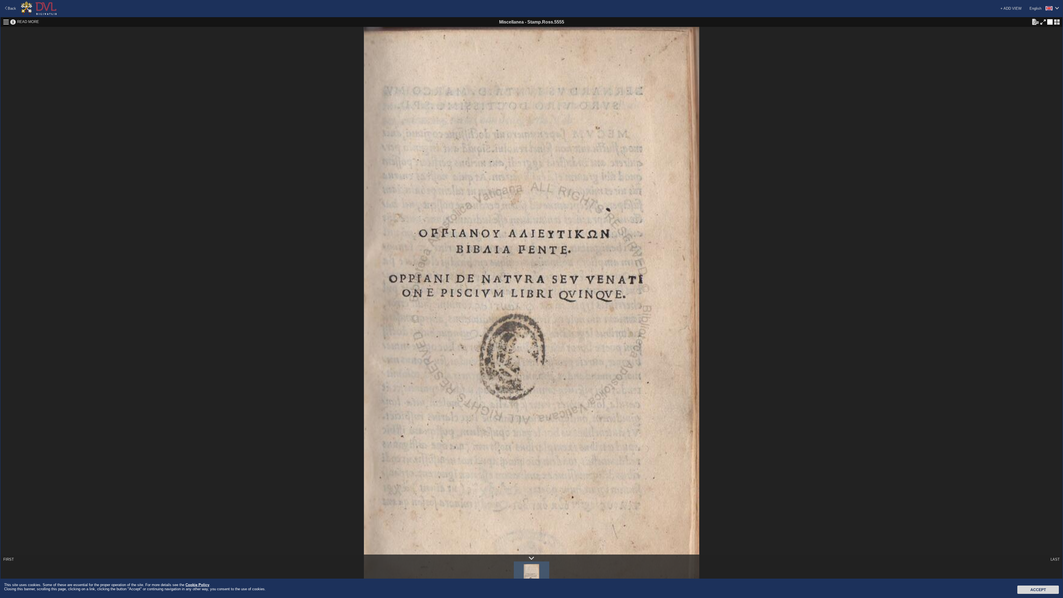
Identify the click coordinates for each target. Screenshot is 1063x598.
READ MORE (28, 22)
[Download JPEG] (1035, 21)
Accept (1038, 589)
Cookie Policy (197, 585)
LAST (1055, 559)
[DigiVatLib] (39, 14)
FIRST (8, 559)
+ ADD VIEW (1010, 8)
